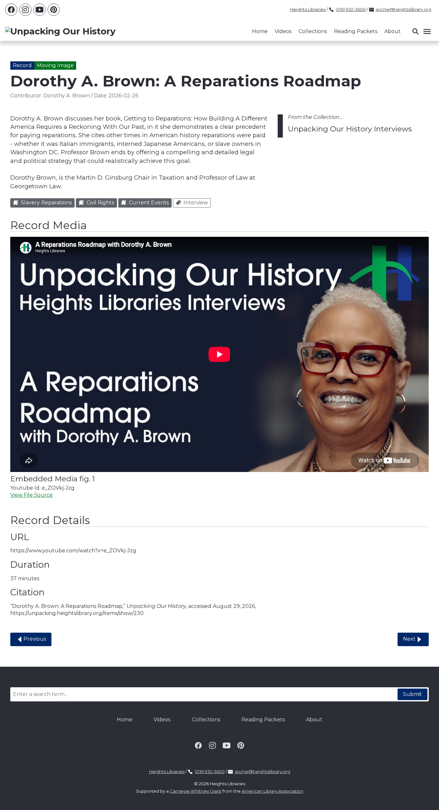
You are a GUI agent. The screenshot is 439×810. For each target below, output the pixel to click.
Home (260, 31)
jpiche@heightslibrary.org (403, 9)
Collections (313, 31)
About (392, 31)
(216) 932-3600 (351, 9)
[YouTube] (39, 10)
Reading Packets (355, 31)
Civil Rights (100, 203)
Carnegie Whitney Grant (195, 791)
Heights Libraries (308, 9)
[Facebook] (11, 10)
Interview (196, 203)
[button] (421, 31)
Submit (412, 694)
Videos (283, 31)
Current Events (149, 203)
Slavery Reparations (46, 203)
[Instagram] (25, 10)
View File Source (31, 495)
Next (409, 639)
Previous (34, 639)
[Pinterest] (54, 10)
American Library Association (272, 791)
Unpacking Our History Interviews (350, 128)
